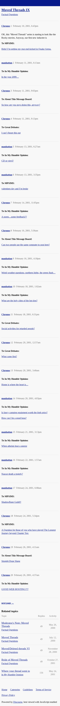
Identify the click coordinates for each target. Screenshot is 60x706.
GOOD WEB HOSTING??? (14, 589)
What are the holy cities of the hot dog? (19, 300)
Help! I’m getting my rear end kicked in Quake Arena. (26, 49)
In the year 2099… (10, 77)
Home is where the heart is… (14, 384)
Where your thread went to (15, 670)
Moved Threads (9, 637)
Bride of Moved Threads (14, 659)
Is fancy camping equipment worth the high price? (24, 412)
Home (4, 689)
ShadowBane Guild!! (11, 502)
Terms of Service (43, 689)
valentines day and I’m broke (14, 188)
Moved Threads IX (15, 10)
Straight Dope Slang (10, 561)
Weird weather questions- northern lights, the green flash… (28, 272)
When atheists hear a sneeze (14, 446)
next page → (7, 603)
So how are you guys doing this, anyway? (20, 105)
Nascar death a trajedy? (12, 474)
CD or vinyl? (7, 161)
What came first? (9, 356)
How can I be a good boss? (14, 418)
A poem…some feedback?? (14, 217)
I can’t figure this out (11, 133)
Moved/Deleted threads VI (15, 648)
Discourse (17, 702)
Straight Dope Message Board (15, 3)
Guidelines (28, 689)
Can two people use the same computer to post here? (25, 244)
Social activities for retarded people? (18, 328)
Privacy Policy (8, 695)
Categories (15, 689)
